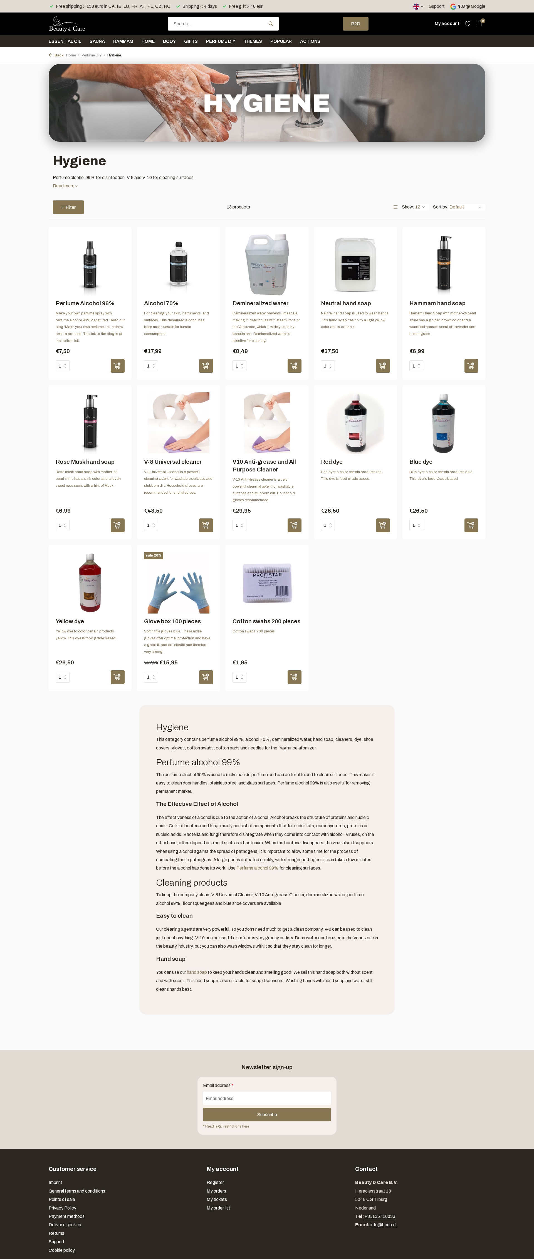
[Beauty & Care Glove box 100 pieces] (178, 583)
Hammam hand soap (437, 303)
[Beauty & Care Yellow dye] (90, 583)
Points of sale (62, 1199)
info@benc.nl (383, 1224)
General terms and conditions (77, 1191)
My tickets (217, 1199)
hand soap (197, 972)
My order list (218, 1208)
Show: (408, 207)
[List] (395, 207)
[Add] (118, 366)
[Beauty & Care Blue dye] (443, 423)
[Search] (271, 23)
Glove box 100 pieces (172, 621)
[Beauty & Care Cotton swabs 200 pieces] (267, 583)
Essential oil (65, 41)
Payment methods (67, 1216)
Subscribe (267, 1114)
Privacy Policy (62, 1208)
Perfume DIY (220, 41)
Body (169, 41)
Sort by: (441, 207)
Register (215, 1182)
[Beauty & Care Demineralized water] (267, 264)
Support (437, 6)
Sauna (97, 41)
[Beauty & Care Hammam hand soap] (443, 264)
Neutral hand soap (346, 303)
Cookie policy (62, 1250)
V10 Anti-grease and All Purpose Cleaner (264, 465)
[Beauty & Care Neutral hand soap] (355, 264)
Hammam (123, 41)
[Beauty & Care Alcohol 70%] (178, 264)
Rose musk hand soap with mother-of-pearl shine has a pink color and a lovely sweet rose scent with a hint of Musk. (88, 479)
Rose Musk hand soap (85, 462)
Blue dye (420, 462)
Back (58, 55)
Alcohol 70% (161, 303)
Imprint (55, 1182)
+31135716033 (380, 1216)
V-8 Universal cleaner (173, 462)
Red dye (332, 462)
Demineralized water (261, 303)
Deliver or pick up (65, 1224)
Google (478, 6)
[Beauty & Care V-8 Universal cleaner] (178, 423)
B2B (355, 23)
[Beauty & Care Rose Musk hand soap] (90, 423)
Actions (310, 41)
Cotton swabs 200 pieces (266, 621)
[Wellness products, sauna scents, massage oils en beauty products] (76, 24)
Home (148, 41)
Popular (281, 41)
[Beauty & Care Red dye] (355, 423)
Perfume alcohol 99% (257, 868)
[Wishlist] (468, 24)
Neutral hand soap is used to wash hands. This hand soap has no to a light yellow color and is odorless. (355, 320)
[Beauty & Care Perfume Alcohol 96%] (90, 264)
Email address (218, 1085)
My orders (216, 1191)
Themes (253, 41)
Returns (56, 1233)
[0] (477, 23)
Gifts (191, 41)
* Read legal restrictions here (226, 1126)
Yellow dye (70, 621)
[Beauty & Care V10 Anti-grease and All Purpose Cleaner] (267, 423)
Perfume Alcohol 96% (85, 303)
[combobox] (223, 24)
